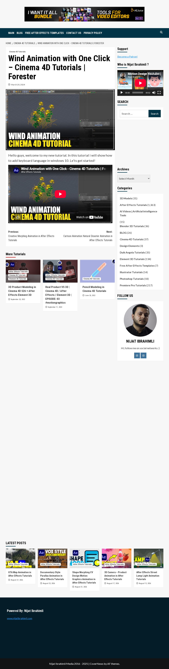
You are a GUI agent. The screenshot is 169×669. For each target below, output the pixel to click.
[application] (140, 83)
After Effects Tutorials (18, 272)
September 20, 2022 (18, 299)
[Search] (161, 32)
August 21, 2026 (81, 587)
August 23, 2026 (49, 583)
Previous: (31, 236)
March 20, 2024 (18, 84)
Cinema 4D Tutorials (17, 52)
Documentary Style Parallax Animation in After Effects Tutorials (52, 576)
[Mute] (153, 92)
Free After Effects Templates (137, 265)
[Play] (121, 92)
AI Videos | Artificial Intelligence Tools (138, 213)
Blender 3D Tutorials (132, 226)
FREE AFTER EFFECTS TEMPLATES (44, 33)
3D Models (126, 198)
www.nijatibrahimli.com (19, 618)
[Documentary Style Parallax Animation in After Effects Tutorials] (52, 558)
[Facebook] (137, 355)
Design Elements (129, 245)
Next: (87, 236)
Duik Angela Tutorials (132, 252)
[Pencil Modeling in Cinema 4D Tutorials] (97, 271)
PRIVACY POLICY (93, 33)
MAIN (11, 33)
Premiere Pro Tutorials (133, 285)
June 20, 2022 (90, 295)
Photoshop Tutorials (132, 278)
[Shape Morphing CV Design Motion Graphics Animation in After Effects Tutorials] (84, 558)
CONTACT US (73, 33)
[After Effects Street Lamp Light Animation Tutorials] (148, 558)
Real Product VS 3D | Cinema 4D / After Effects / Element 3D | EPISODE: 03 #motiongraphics (58, 294)
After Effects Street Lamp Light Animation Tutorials (147, 576)
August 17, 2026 (113, 583)
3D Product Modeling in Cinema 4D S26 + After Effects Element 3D (22, 291)
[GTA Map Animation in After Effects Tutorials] (20, 558)
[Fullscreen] (159, 92)
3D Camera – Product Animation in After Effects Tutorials (115, 576)
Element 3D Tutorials (17, 279)
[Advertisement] (140, 142)
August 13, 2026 (145, 583)
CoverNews (96, 663)
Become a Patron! (127, 56)
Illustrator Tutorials (131, 272)
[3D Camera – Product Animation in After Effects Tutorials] (116, 558)
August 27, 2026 (17, 580)
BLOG (20, 33)
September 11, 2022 (55, 307)
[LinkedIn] (143, 355)
